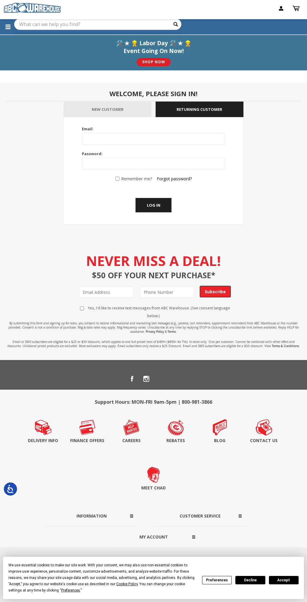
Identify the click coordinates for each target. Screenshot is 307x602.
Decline (250, 580)
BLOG (219, 440)
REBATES (175, 440)
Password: (92, 153)
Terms (172, 331)
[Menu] (8, 26)
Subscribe (215, 291)
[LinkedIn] (160, 379)
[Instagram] (146, 379)
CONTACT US (264, 440)
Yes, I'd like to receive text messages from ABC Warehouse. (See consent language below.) (158, 311)
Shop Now (153, 61)
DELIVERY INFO (43, 440)
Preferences (217, 580)
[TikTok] (175, 379)
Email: (88, 128)
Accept (283, 580)
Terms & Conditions (285, 346)
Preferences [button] (70, 590)
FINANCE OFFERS (87, 440)
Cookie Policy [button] (127, 584)
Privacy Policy (155, 331)
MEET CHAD (153, 488)
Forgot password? (174, 178)
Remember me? (136, 178)
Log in (153, 205)
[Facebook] (132, 379)
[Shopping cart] (297, 8)
